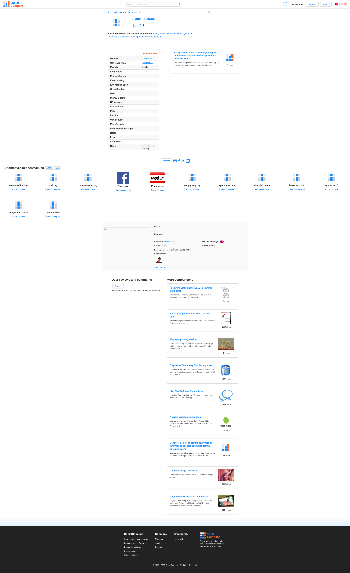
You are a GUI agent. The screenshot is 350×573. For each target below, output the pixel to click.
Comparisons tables (132, 547)
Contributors (160, 254)
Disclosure (159, 539)
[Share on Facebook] (179, 161)
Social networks (132, 12)
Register (312, 4)
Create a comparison (285, 4)
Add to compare (53, 168)
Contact (158, 547)
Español (345, 4)
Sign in (326, 4)
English (336, 4)
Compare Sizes (296, 4)
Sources (158, 234)
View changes (160, 267)
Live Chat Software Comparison (186, 391)
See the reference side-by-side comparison (130, 34)
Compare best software (134, 543)
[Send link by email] (175, 161)
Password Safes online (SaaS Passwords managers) (191, 289)
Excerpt (157, 227)
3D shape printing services (184, 339)
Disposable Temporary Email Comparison (191, 365)
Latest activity (180, 539)
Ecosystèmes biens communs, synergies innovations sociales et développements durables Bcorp (195, 55)
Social (213, 535)
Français (341, 4)
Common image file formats (184, 470)
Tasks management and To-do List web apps (190, 315)
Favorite (134, 25)
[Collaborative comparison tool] (13, 4)
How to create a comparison (136, 539)
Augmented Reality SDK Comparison (189, 496)
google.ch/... (147, 62)
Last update (159, 250)
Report (166, 161)
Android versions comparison (185, 417)
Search (179, 4)
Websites (117, 12)
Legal (157, 543)
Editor (205, 245)
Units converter (130, 551)
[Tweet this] (183, 161)
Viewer (157, 245)
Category (158, 241)
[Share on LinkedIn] (187, 161)
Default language (210, 241)
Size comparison (131, 555)
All (109, 12)
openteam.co (147, 58)
